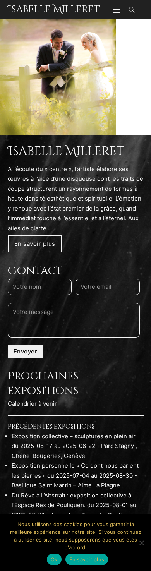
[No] (141, 543)
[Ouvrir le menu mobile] (116, 10)
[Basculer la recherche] (132, 9)
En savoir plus (34, 243)
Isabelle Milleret (54, 9)
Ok (54, 559)
